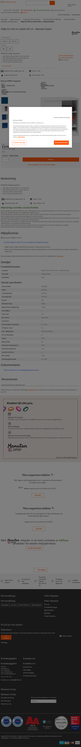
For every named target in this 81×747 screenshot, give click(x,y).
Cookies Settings (19, 142)
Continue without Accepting (62, 117)
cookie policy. (21, 137)
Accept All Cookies (61, 142)
